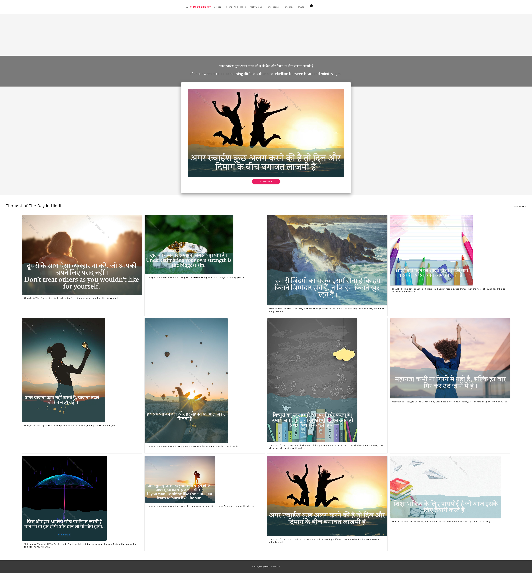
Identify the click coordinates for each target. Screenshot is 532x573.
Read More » (519, 206)
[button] (187, 7)
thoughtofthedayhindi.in (269, 567)
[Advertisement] (266, 35)
